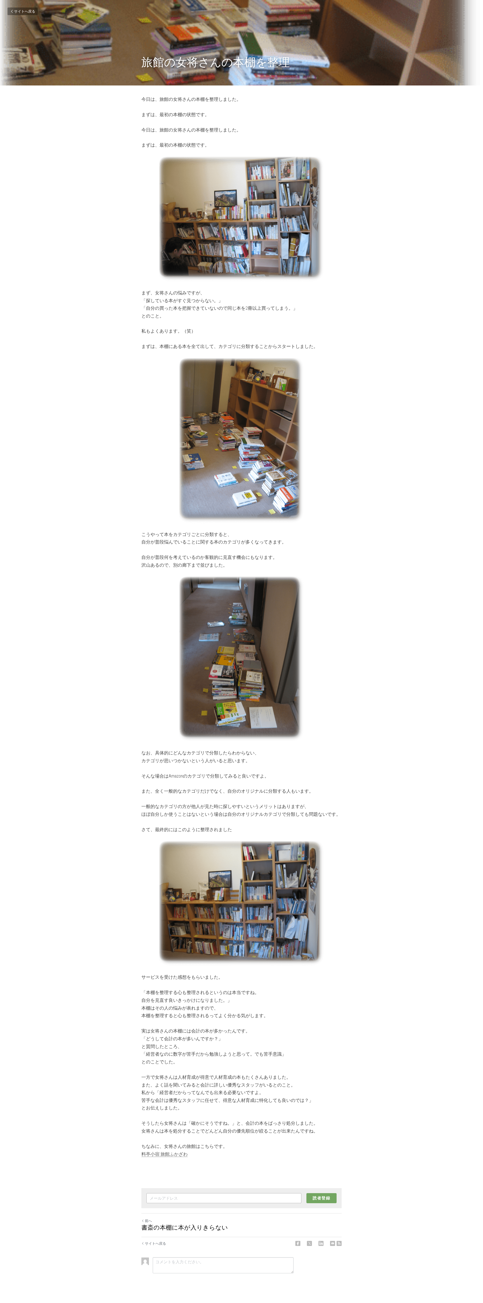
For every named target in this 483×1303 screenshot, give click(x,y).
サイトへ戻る (24, 11)
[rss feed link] (339, 1243)
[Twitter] (309, 1243)
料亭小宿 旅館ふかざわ (164, 1154)
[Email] (332, 1243)
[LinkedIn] (321, 1243)
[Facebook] (297, 1243)
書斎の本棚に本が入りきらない (184, 1227)
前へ (148, 1221)
